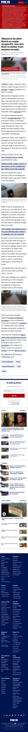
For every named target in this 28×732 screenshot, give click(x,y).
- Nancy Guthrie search (5, 620)
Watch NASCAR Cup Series (16, 691)
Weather (16, 556)
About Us (16, 632)
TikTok (2, 682)
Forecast (15, 558)
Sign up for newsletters (15, 663)
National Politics (17, 596)
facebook (4, 715)
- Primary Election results (17, 590)
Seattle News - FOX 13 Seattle (4, 645)
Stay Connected (16, 656)
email (21, 715)
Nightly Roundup (5, 572)
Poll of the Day (4, 574)
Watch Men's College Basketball (17, 697)
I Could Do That (17, 619)
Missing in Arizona (5, 618)
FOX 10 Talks (16, 613)
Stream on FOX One (16, 679)
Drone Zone (4, 612)
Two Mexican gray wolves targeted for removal (9, 524)
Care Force (3, 605)
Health (2, 565)
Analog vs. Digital (17, 605)
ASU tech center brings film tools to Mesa (9, 544)
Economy (3, 589)
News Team (16, 646)
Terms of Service (15, 404)
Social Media (5, 678)
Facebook (3, 686)
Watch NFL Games (17, 682)
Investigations (4, 614)
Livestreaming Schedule (4, 665)
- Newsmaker (16, 594)
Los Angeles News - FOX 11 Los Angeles (5, 637)
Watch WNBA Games (16, 703)
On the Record (16, 621)
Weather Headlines (17, 562)
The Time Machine (17, 623)
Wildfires (15, 564)
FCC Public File (16, 644)
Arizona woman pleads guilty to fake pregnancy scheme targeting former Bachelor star (13, 429)
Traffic (2, 580)
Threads (3, 689)
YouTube (3, 680)
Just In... (3, 410)
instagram (10, 715)
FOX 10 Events (16, 661)
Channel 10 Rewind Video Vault (5, 608)
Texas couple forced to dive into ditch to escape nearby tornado (13, 73)
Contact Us (15, 638)
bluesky (18, 715)
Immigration (4, 567)
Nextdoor (3, 693)
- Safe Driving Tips (5, 581)
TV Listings (15, 648)
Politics (15, 585)
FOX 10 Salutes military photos (16, 667)
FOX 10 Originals (16, 603)
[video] (14, 510)
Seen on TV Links (5, 576)
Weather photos (17, 674)
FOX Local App (4, 667)
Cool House (4, 610)
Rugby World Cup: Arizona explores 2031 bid (9, 530)
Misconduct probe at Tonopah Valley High (13, 518)
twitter (7, 715)
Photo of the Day (17, 672)
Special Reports (5, 623)
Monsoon (15, 560)
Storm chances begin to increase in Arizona (9, 537)
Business (3, 587)
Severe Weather (20, 52)
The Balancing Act (17, 609)
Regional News (4, 633)
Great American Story (16, 617)
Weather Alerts (16, 567)
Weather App (16, 569)
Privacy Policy (15, 402)
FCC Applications (17, 643)
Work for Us (16, 652)
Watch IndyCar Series (16, 694)
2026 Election (16, 587)
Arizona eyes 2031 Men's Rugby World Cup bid (17, 455)
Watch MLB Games (16, 687)
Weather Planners (17, 566)
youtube (12, 715)
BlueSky (3, 691)
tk (15, 715)
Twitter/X (3, 687)
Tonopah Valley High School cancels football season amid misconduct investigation (17, 436)
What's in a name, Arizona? (17, 627)
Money (3, 585)
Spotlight (3, 624)
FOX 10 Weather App (5, 670)
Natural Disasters (8, 366)
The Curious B (16, 611)
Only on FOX (5, 602)
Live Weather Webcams (4, 662)
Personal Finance (5, 594)
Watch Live (21, 2)
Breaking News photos (16, 670)
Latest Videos (5, 500)
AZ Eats (15, 607)
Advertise (15, 634)
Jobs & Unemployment (5, 592)
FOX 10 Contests (17, 659)
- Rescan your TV (17, 650)
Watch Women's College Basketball (17, 700)
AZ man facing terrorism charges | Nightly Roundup (18, 449)
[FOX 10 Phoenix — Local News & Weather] (5, 2)
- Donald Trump (17, 598)
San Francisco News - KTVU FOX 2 (5, 642)
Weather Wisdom (17, 573)
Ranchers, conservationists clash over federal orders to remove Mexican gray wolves (17, 443)
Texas (18, 362)
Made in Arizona (5, 616)
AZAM (2, 560)
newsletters (24, 715)
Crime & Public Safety (4, 563)
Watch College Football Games (17, 684)
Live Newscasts (5, 659)
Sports (2, 578)
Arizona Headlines (5, 558)
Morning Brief (4, 571)
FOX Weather (13, 52)
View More (23, 410)
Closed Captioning (17, 636)
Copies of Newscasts (15, 640)
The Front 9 (16, 614)
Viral (18, 366)
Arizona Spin (4, 604)
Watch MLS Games (15, 706)
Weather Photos (17, 571)
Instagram (3, 684)
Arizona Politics (16, 592)
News (4, 371)
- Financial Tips (4, 596)
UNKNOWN (16, 625)
